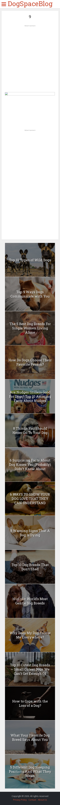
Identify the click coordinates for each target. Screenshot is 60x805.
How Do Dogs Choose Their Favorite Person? (30, 362)
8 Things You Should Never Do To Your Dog (30, 430)
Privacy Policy (20, 799)
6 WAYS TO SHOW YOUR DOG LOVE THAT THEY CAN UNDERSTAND (30, 498)
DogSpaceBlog (30, 4)
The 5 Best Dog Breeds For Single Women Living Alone (30, 328)
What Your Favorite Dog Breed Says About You (30, 737)
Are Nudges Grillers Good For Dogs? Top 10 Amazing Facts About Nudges (30, 396)
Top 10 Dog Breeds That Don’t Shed (30, 567)
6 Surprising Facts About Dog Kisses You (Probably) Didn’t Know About (30, 464)
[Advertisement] (30, 57)
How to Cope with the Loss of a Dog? (30, 703)
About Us (42, 799)
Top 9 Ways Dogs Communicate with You (30, 294)
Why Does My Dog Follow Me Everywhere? (30, 635)
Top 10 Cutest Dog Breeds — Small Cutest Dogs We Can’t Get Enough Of (30, 669)
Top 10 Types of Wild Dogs (30, 260)
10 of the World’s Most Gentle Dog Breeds (30, 601)
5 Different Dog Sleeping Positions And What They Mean (30, 771)
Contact (32, 799)
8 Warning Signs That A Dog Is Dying (30, 533)
